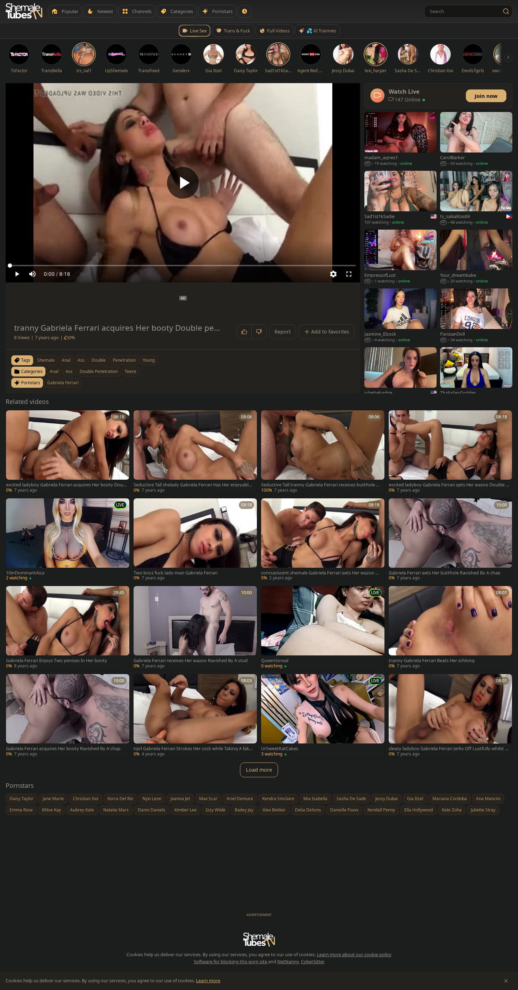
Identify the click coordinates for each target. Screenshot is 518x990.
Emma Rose (21, 810)
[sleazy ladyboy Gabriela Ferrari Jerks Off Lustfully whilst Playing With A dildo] (450, 716)
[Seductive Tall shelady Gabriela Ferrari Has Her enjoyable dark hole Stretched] (195, 452)
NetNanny (288, 961)
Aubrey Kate (82, 810)
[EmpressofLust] (400, 257)
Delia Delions (308, 810)
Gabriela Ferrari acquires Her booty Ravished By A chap (63, 748)
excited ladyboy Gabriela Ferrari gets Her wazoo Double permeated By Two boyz (448, 484)
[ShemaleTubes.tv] (24, 11)
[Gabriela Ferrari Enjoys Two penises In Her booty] (67, 628)
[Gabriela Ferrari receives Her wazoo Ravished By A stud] (195, 628)
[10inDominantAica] (67, 540)
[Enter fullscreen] (349, 274)
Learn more (208, 980)
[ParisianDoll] (476, 316)
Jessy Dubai (386, 799)
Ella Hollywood (418, 810)
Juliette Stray (483, 810)
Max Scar (208, 799)
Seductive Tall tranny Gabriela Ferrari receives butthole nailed (321, 484)
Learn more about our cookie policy (354, 954)
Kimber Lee (185, 810)
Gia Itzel (415, 799)
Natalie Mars (116, 810)
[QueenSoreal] (322, 628)
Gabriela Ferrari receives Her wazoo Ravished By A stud (191, 660)
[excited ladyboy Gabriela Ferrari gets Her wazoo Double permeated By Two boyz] (450, 452)
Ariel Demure (240, 799)
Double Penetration (99, 371)
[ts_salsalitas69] (476, 198)
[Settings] (333, 274)
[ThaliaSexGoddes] (476, 375)
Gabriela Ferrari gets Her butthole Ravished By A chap (444, 573)
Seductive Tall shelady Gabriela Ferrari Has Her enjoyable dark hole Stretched (192, 484)
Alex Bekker (274, 810)
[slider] (183, 265)
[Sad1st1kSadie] (400, 198)
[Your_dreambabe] (476, 257)
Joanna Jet (180, 799)
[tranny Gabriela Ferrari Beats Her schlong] (450, 628)
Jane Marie (53, 799)
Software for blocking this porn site (231, 961)
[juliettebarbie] (400, 375)
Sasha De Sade (351, 799)
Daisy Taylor (21, 799)
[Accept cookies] (506, 981)
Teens (130, 371)
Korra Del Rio (120, 799)
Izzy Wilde (216, 810)
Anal (54, 371)
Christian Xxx (85, 799)
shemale (46, 360)
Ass (69, 371)
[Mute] (32, 274)
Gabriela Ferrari (63, 383)
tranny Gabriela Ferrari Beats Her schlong (432, 660)
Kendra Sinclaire (278, 799)
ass (81, 360)
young (149, 360)
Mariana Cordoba (449, 799)
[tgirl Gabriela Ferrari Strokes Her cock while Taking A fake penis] (195, 716)
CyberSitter (313, 961)
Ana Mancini (488, 799)
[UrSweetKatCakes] (322, 716)
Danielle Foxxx (344, 810)
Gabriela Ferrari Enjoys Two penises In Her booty (56, 660)
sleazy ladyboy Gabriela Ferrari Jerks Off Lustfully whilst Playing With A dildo (449, 748)
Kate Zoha (452, 810)
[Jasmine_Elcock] (400, 316)
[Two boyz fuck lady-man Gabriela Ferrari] (195, 540)
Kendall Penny (381, 810)
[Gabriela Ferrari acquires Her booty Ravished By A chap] (67, 716)
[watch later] (14, 418)
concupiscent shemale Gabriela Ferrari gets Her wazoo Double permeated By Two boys (321, 573)
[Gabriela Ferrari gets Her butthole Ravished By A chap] (450, 540)
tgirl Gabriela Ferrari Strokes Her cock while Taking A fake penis (193, 748)
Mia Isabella (315, 799)
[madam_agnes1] (400, 139)
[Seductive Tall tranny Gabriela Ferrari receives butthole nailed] (322, 452)
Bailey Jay (244, 810)
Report (283, 331)
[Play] (183, 183)
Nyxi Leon (151, 799)
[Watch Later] (244, 11)
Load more (259, 769)
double (99, 360)
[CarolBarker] (476, 139)
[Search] (506, 11)
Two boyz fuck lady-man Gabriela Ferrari (175, 573)
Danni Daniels (151, 810)
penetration (124, 360)
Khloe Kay (51, 810)
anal (66, 360)
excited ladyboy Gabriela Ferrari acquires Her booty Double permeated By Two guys (66, 484)
